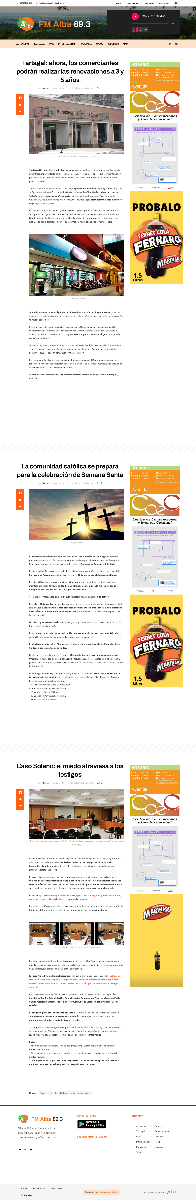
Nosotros (149, 3)
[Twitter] (170, 44)
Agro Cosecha (46, 1093)
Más (125, 44)
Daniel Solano (61, 1093)
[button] (176, 3)
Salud (99, 44)
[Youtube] (176, 44)
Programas (132, 3)
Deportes (113, 44)
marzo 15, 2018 (59, 88)
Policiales (86, 44)
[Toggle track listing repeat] (145, 29)
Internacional (66, 44)
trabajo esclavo (85, 1093)
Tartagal (39, 44)
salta (72, 1093)
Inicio (118, 3)
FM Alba (45, 88)
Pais (51, 44)
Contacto (164, 3)
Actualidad (23, 44)
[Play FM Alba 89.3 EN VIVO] (135, 16)
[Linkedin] (31, 1149)
